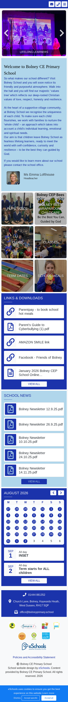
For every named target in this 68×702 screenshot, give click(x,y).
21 (42, 527)
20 (34, 527)
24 (8, 534)
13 (34, 521)
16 (59, 521)
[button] (6, 33)
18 (16, 527)
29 (25, 509)
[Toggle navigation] (64, 4)
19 (25, 527)
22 (51, 527)
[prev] (53, 492)
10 (8, 521)
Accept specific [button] (30, 698)
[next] (61, 492)
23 (59, 527)
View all (34, 384)
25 (16, 534)
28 (16, 509)
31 (42, 509)
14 (42, 521)
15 (51, 521)
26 (25, 534)
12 (25, 521)
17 (8, 527)
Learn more (48, 693)
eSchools (44, 668)
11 (17, 521)
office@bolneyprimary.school (37, 612)
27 (8, 509)
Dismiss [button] (17, 698)
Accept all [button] (49, 698)
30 (34, 509)
